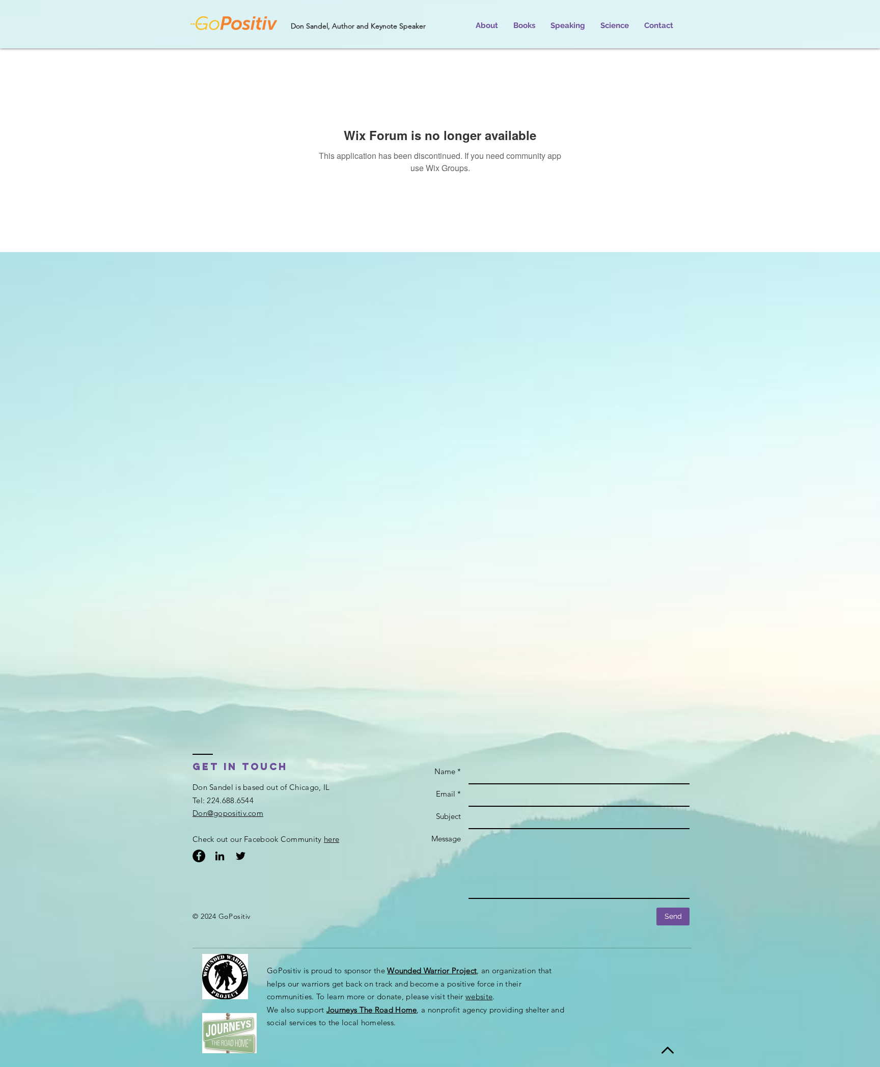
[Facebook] (199, 856)
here (331, 839)
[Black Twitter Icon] (240, 856)
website (478, 996)
